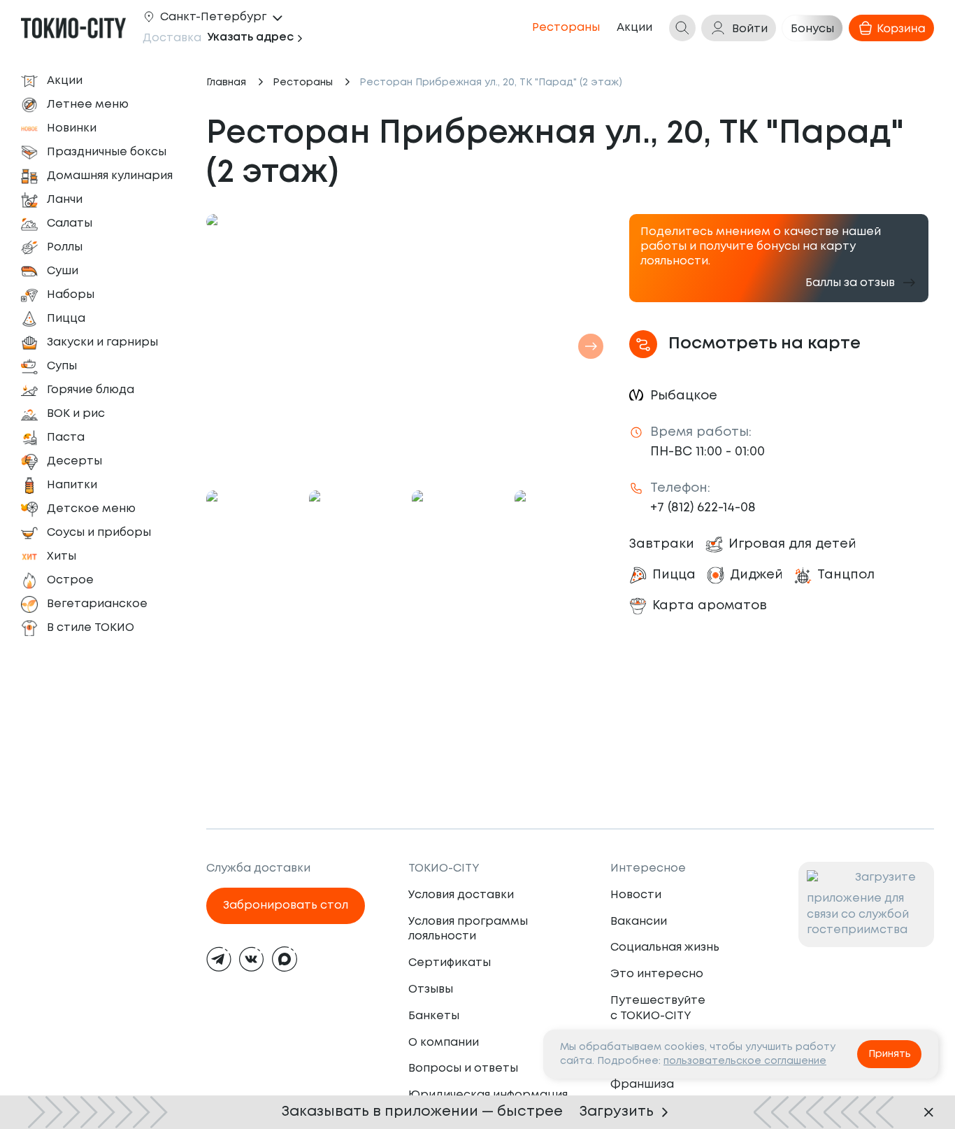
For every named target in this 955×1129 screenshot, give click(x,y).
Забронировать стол (285, 905)
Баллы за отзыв (850, 283)
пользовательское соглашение (744, 1061)
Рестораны (303, 82)
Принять (889, 1054)
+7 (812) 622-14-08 (703, 507)
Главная (226, 82)
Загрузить (617, 1112)
